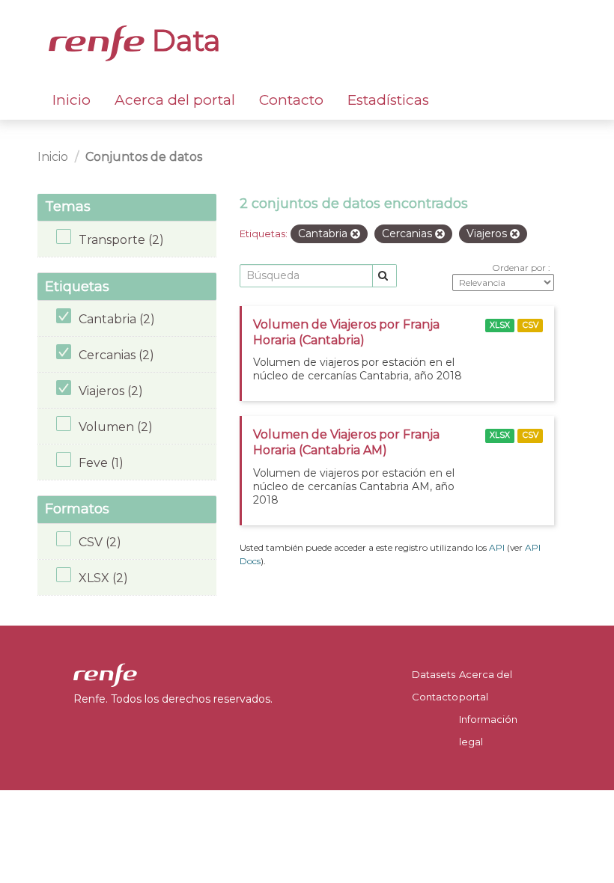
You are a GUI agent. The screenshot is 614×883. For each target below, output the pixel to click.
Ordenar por (520, 267)
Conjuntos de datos (143, 157)
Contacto (291, 100)
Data (183, 40)
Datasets (433, 674)
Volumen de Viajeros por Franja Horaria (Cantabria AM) (346, 442)
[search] (384, 275)
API (497, 547)
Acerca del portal (175, 100)
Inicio (71, 100)
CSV (530, 325)
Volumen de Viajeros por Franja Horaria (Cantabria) (346, 332)
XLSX (500, 325)
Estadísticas (388, 100)
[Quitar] (355, 234)
